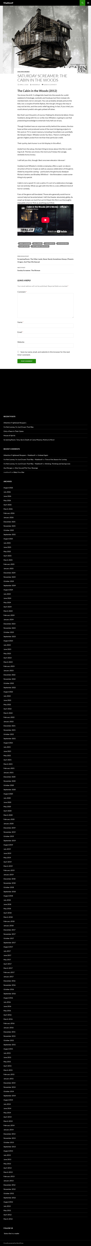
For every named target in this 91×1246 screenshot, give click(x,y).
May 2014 (7, 1113)
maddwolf (36, 84)
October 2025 (9, 530)
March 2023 (8, 662)
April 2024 (7, 607)
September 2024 (10, 585)
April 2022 (7, 709)
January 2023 (9, 670)
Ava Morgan (8, 468)
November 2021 (10, 730)
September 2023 (10, 636)
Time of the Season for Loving (56, 459)
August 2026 (8, 488)
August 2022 (8, 692)
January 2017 (9, 977)
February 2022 (9, 717)
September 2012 (10, 1198)
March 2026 (8, 509)
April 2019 (7, 862)
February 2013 (9, 1176)
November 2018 (10, 883)
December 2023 (9, 624)
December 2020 (9, 777)
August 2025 (8, 539)
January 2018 (9, 926)
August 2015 (8, 1049)
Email (20, 332)
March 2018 (8, 917)
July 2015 (7, 1053)
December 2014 (9, 1083)
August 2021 (8, 743)
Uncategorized (23, 72)
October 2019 (9, 836)
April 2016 (7, 1015)
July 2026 (7, 492)
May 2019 (7, 858)
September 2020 (10, 790)
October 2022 (9, 683)
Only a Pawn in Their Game (13, 431)
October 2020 (9, 785)
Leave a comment (50, 84)
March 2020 (8, 815)
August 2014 (8, 1100)
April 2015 (7, 1066)
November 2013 (10, 1138)
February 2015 (9, 1074)
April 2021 (7, 760)
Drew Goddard (24, 243)
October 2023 (9, 632)
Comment (22, 292)
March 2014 (8, 1121)
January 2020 (9, 824)
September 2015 (10, 1045)
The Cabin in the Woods (40, 246)
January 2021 (9, 773)
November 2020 (10, 781)
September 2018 (10, 892)
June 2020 (7, 802)
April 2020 (7, 811)
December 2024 (9, 573)
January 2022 (9, 721)
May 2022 (7, 704)
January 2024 (9, 619)
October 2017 (9, 938)
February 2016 (9, 1023)
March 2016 (8, 1019)
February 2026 (9, 513)
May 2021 (7, 755)
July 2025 (7, 543)
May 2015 (7, 1062)
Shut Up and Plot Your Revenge (26, 468)
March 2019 (8, 866)
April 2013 (7, 1168)
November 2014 (10, 1087)
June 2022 (7, 700)
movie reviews (63, 243)
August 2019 (8, 845)
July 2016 (7, 1002)
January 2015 (9, 1079)
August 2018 (8, 896)
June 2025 (7, 547)
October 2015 (9, 1040)
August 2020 (8, 794)
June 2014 (7, 1108)
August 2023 (8, 641)
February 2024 (9, 615)
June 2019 (7, 853)
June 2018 (7, 904)
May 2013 (7, 1164)
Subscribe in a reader (11, 1233)
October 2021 (9, 734)
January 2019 (9, 875)
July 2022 (7, 696)
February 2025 (9, 564)
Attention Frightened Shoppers (15, 423)
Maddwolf (8, 3)
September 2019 (10, 841)
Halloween (38, 243)
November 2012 (10, 1189)
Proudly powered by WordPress (13, 1243)
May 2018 (7, 909)
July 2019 (7, 849)
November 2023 (10, 628)
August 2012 (8, 1202)
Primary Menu (88, 3)
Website (20, 342)
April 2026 (7, 505)
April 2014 (7, 1117)
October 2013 (9, 1142)
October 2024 (9, 581)
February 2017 (9, 972)
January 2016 (9, 1028)
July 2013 (7, 1155)
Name (20, 322)
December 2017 (9, 930)
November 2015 (10, 1036)
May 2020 (7, 807)
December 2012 (9, 1185)
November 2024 (10, 577)
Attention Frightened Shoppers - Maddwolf (19, 455)
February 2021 (9, 768)
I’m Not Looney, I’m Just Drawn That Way (19, 427)
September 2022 (10, 687)
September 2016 (10, 994)
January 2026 (9, 517)
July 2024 (7, 594)
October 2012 (9, 1193)
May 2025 (7, 551)
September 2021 (10, 738)
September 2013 (10, 1147)
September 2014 (10, 1096)
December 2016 (9, 981)
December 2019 (9, 828)
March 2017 (8, 968)
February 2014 (9, 1125)
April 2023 (7, 658)
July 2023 (7, 645)
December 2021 (9, 726)
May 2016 (7, 1011)
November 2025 (10, 526)
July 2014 (7, 1104)
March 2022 (8, 713)
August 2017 (8, 947)
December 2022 (9, 675)
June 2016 (7, 1006)
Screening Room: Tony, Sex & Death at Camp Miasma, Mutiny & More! (29, 440)
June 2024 (7, 598)
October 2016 (9, 989)
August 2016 (8, 998)
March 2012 (8, 1219)
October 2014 (9, 1091)
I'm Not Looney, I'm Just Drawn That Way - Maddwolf (23, 459)
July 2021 (7, 747)
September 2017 (10, 943)
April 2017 (7, 964)
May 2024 (7, 602)
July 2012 (7, 1206)
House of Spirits (9, 435)
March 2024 (8, 611)
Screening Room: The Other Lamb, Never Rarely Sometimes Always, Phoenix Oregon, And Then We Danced (45, 259)
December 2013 (9, 1134)
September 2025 (10, 534)
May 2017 (7, 960)
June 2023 (7, 649)
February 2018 (9, 921)
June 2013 (7, 1159)
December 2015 (9, 1032)
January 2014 (9, 1130)
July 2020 (7, 798)
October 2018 (9, 887)
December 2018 (9, 879)
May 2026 (7, 500)
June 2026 (7, 496)
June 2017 (7, 955)
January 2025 (9, 568)
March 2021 (8, 764)
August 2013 (8, 1151)
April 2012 (7, 1215)
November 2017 (10, 934)
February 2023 (9, 666)
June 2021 (7, 751)
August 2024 (8, 590)
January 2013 (9, 1181)
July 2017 (7, 951)
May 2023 (7, 653)
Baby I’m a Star (19, 472)
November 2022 (10, 679)
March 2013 (8, 1172)
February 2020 (9, 819)
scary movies (24, 246)
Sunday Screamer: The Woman (28, 269)
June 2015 (7, 1057)
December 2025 (9, 522)
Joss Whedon (49, 243)
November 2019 (10, 832)
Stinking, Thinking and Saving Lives (57, 464)
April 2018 (7, 913)
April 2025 (7, 556)
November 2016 (10, 985)
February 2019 (9, 870)
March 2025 (8, 560)
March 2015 (8, 1070)
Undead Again (43, 455)
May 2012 (7, 1210)
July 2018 (7, 900)
